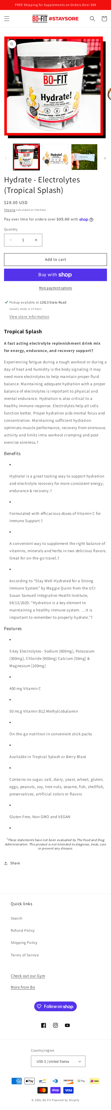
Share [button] (15, 863)
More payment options (55, 288)
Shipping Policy (24, 942)
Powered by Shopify (65, 1100)
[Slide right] (105, 158)
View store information (29, 316)
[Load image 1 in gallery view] (26, 157)
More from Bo (23, 987)
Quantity (11, 229)
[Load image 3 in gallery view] (84, 157)
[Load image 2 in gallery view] (55, 157)
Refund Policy (23, 930)
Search (17, 918)
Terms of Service (25, 955)
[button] (7, 19)
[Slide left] (6, 158)
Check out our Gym (28, 975)
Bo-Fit (47, 1100)
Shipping (9, 210)
